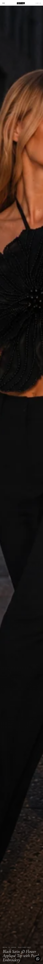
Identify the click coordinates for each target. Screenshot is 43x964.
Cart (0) (38, 3)
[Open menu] (4, 3)
